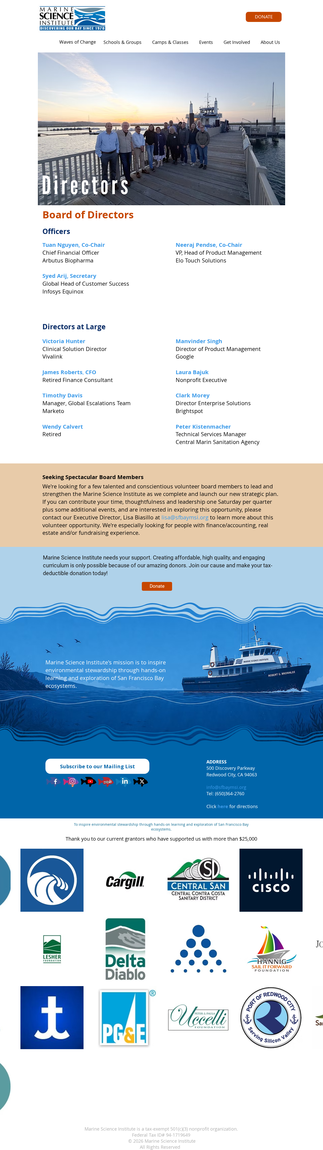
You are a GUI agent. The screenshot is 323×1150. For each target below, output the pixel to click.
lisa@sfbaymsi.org (185, 517)
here (223, 806)
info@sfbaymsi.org (226, 787)
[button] (121, 42)
